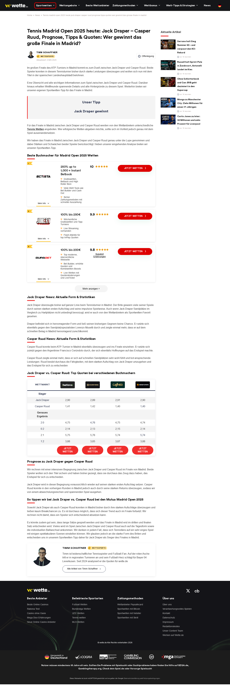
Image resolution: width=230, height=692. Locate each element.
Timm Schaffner (47, 52)
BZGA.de (183, 665)
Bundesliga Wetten (81, 609)
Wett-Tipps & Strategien (180, 5)
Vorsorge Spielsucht (141, 669)
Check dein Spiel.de (113, 669)
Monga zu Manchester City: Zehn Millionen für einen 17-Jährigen (190, 103)
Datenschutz (169, 617)
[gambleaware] (108, 656)
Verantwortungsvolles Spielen (177, 609)
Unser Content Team (173, 630)
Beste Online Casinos (37, 604)
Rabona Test (33, 609)
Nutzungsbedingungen (151, 678)
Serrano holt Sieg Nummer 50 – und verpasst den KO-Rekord (186, 47)
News (207, 5)
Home (29, 15)
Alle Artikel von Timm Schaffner (82, 568)
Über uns (167, 604)
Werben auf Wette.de (173, 635)
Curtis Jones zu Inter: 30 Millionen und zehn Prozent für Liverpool (188, 120)
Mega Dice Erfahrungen (39, 617)
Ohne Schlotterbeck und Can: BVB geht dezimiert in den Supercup (188, 84)
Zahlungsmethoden (123, 5)
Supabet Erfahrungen (99, 255)
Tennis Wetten (35, 129)
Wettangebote (68, 5)
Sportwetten (43, 5)
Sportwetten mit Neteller (129, 613)
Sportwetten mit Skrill (127, 617)
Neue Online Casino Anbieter (41, 622)
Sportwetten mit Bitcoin (128, 609)
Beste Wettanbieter (97, 5)
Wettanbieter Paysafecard (130, 604)
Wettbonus (150, 5)
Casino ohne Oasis (36, 613)
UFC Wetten (78, 613)
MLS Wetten (78, 622)
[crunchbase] (197, 590)
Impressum (168, 622)
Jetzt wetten (133, 168)
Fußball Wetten (79, 604)
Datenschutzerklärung (132, 678)
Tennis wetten (79, 617)
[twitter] (188, 590)
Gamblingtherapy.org (89, 669)
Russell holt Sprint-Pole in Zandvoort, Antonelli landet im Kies (189, 66)
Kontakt (166, 613)
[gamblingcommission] (133, 656)
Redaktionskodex (171, 626)
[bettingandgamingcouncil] (83, 656)
